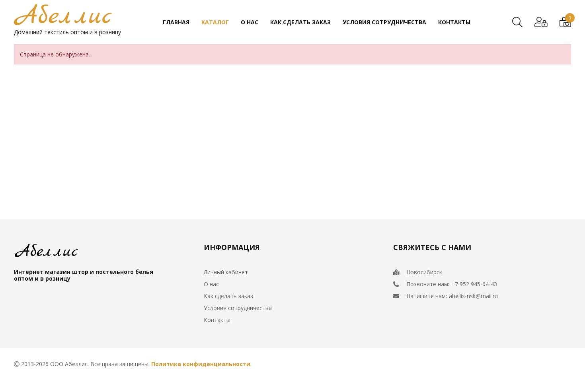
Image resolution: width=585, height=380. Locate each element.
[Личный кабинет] (541, 22)
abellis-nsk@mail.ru (473, 296)
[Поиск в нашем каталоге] (517, 22)
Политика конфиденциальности (200, 364)
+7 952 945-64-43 (474, 284)
